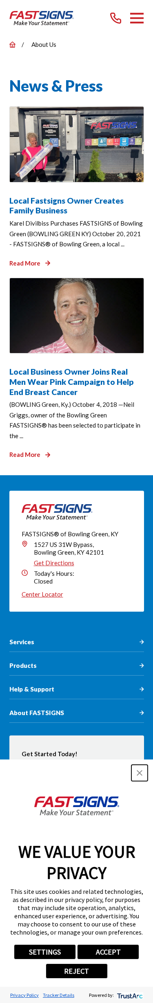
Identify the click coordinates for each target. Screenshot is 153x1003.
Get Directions (54, 562)
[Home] (41, 18)
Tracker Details (58, 995)
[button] (139, 773)
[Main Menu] (137, 18)
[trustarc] (129, 995)
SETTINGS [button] (45, 952)
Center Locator (42, 594)
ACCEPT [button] (108, 952)
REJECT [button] (76, 971)
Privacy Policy (24, 995)
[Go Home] (12, 45)
